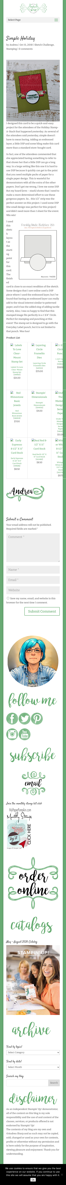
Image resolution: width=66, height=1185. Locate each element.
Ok (33, 1179)
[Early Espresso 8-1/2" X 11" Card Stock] (16, 452)
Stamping (11, 48)
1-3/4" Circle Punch (60, 360)
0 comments (26, 48)
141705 (39, 368)
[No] (61, 1174)
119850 (60, 364)
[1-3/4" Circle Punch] (60, 353)
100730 (61, 472)
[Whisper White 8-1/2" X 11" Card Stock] (60, 456)
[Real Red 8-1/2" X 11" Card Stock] (39, 448)
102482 (39, 459)
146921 (60, 431)
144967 (17, 375)
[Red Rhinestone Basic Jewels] (16, 405)
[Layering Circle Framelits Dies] (39, 357)
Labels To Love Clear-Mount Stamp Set (17, 369)
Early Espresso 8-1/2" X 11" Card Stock (17, 460)
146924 (17, 418)
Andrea (13, 44)
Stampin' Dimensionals (39, 404)
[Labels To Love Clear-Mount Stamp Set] (16, 361)
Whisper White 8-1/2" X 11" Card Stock (60, 466)
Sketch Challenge (44, 44)
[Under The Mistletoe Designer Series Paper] (60, 413)
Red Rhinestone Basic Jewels (17, 413)
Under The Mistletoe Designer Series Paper (60, 424)
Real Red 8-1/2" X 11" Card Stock (39, 455)
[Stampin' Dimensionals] (39, 397)
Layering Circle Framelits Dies (39, 364)
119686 (17, 466)
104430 (39, 407)
